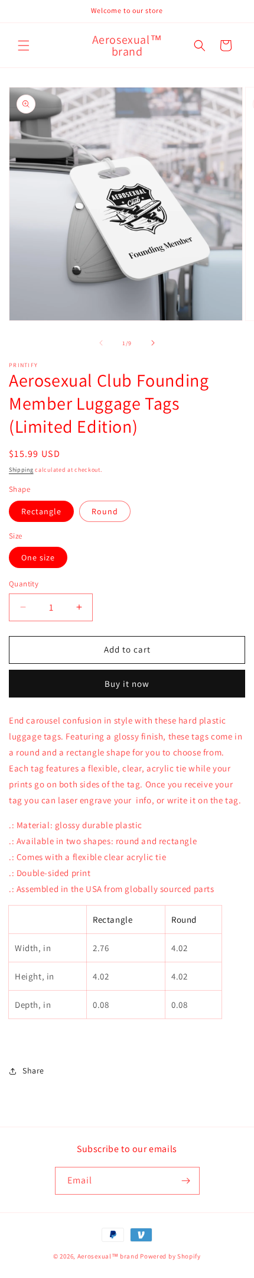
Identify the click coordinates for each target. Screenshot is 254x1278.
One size (38, 557)
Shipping (21, 469)
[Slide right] (153, 343)
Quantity (23, 584)
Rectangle (41, 511)
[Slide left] (101, 343)
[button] (24, 46)
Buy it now (127, 683)
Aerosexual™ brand (108, 1256)
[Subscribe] (186, 1181)
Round (105, 511)
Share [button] (33, 1070)
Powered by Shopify (170, 1256)
